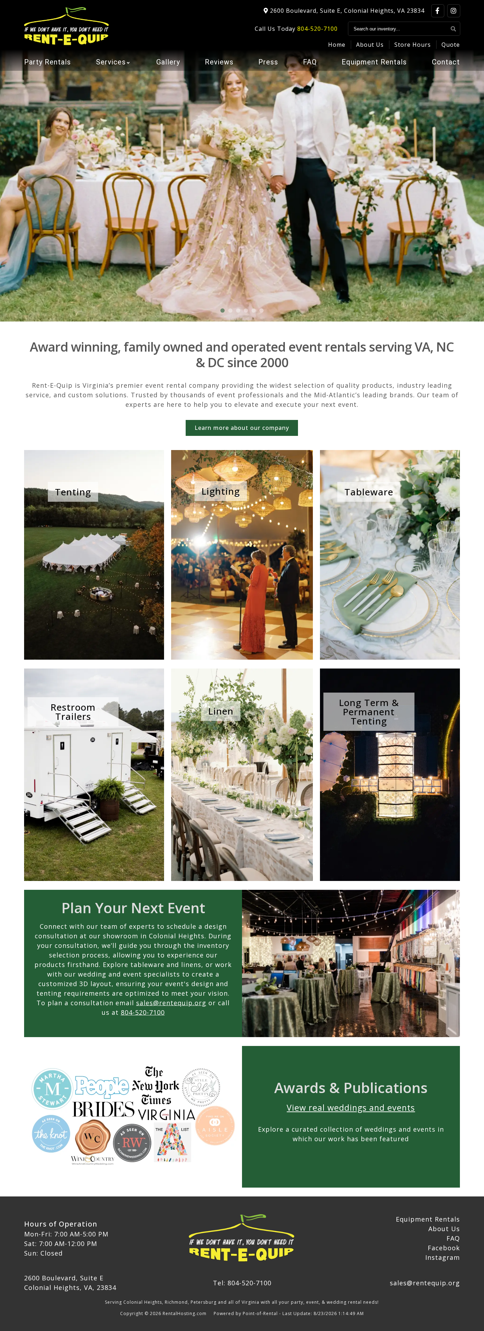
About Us (370, 45)
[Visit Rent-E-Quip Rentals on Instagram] (454, 11)
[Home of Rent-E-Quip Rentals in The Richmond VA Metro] (242, 1238)
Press (268, 62)
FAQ (310, 62)
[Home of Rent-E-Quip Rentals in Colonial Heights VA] (66, 26)
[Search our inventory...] (453, 28)
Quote (450, 45)
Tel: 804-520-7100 (242, 1283)
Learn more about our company (242, 428)
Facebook (444, 1248)
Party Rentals (47, 62)
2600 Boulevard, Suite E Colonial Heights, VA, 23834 (70, 1283)
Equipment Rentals (374, 62)
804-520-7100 (317, 29)
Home (336, 45)
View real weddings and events (351, 1107)
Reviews (219, 62)
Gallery (168, 62)
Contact (446, 62)
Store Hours (412, 45)
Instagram (442, 1257)
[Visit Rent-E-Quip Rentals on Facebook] (438, 11)
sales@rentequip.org (171, 1002)
